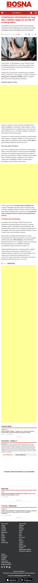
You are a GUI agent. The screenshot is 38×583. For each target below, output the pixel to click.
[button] (35, 38)
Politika (3, 527)
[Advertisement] (19, 104)
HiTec (20, 532)
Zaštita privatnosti (6, 564)
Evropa (3, 537)
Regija (3, 535)
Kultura (21, 527)
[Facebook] (4, 567)
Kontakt (3, 559)
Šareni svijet (22, 546)
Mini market (4, 542)
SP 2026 (21, 547)
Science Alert (23, 259)
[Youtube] (9, 567)
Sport (2, 534)
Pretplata (4, 557)
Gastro (21, 530)
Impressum (4, 561)
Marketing (4, 555)
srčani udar (11, 263)
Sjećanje (21, 525)
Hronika (3, 530)
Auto (20, 534)
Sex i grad (22, 537)
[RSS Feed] (2, 567)
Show (20, 535)
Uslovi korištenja (6, 562)
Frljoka (21, 544)
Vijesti (3, 525)
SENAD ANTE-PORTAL (25, 549)
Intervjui (3, 529)
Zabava (21, 542)
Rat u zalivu (4, 523)
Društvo (3, 540)
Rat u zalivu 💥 (16, 13)
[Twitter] (7, 567)
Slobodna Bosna (19, 575)
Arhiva (3, 554)
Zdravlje (21, 529)
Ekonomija (4, 532)
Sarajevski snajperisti (25, 551)
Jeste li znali (22, 523)
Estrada (21, 540)
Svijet (2, 539)
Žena (20, 539)
